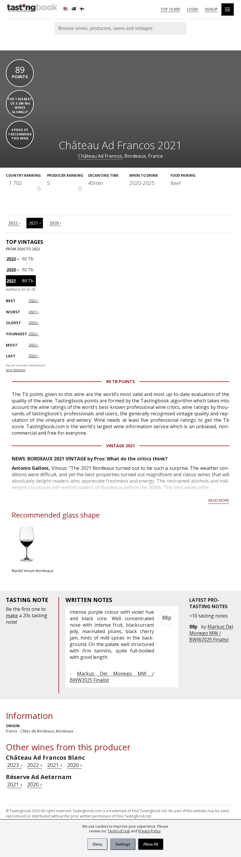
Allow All (150, 844)
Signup (211, 9)
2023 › (14, 764)
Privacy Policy (149, 831)
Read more (218, 500)
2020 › (55, 223)
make (12, 615)
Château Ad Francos (100, 156)
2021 (11, 280)
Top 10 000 (170, 9)
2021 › (35, 223)
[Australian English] (74, 9)
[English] (66, 9)
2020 (11, 269)
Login (192, 9)
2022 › (14, 223)
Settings (122, 844)
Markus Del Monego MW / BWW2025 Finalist (211, 633)
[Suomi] (82, 9)
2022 (11, 258)
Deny (97, 844)
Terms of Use (119, 831)
